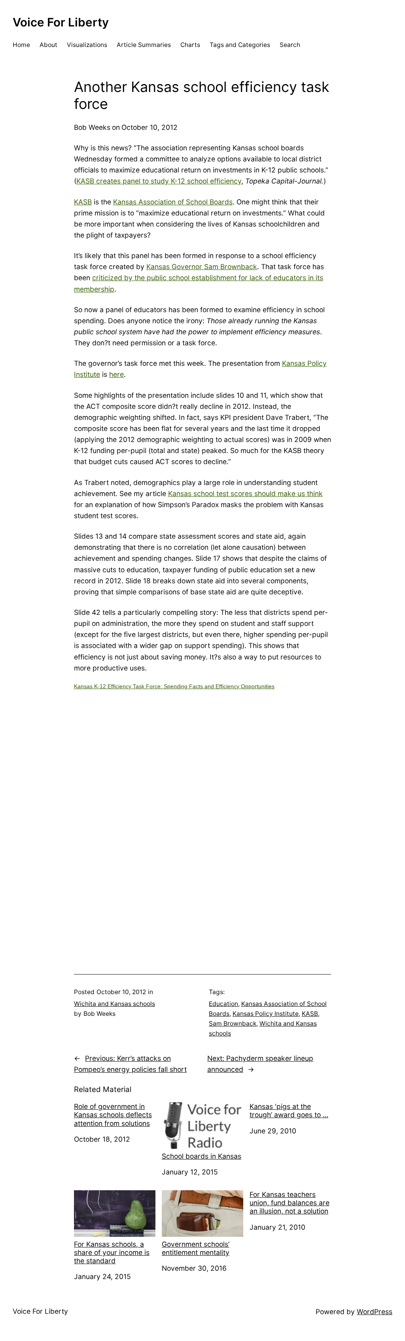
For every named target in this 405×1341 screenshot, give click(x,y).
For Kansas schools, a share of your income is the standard (112, 1252)
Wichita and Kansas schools (114, 1004)
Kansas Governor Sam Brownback (201, 266)
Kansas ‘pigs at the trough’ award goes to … (289, 1110)
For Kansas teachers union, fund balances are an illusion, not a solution (289, 1202)
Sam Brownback (232, 1023)
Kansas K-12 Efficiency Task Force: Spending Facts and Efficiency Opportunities (174, 686)
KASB (83, 202)
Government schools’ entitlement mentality (195, 1248)
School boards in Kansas (201, 1156)
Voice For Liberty (61, 22)
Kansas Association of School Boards (173, 202)
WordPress (374, 1311)
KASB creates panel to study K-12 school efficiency (158, 181)
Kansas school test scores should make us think (245, 493)
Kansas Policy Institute (266, 1013)
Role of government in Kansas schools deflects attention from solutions (113, 1114)
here (116, 374)
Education (223, 1004)
